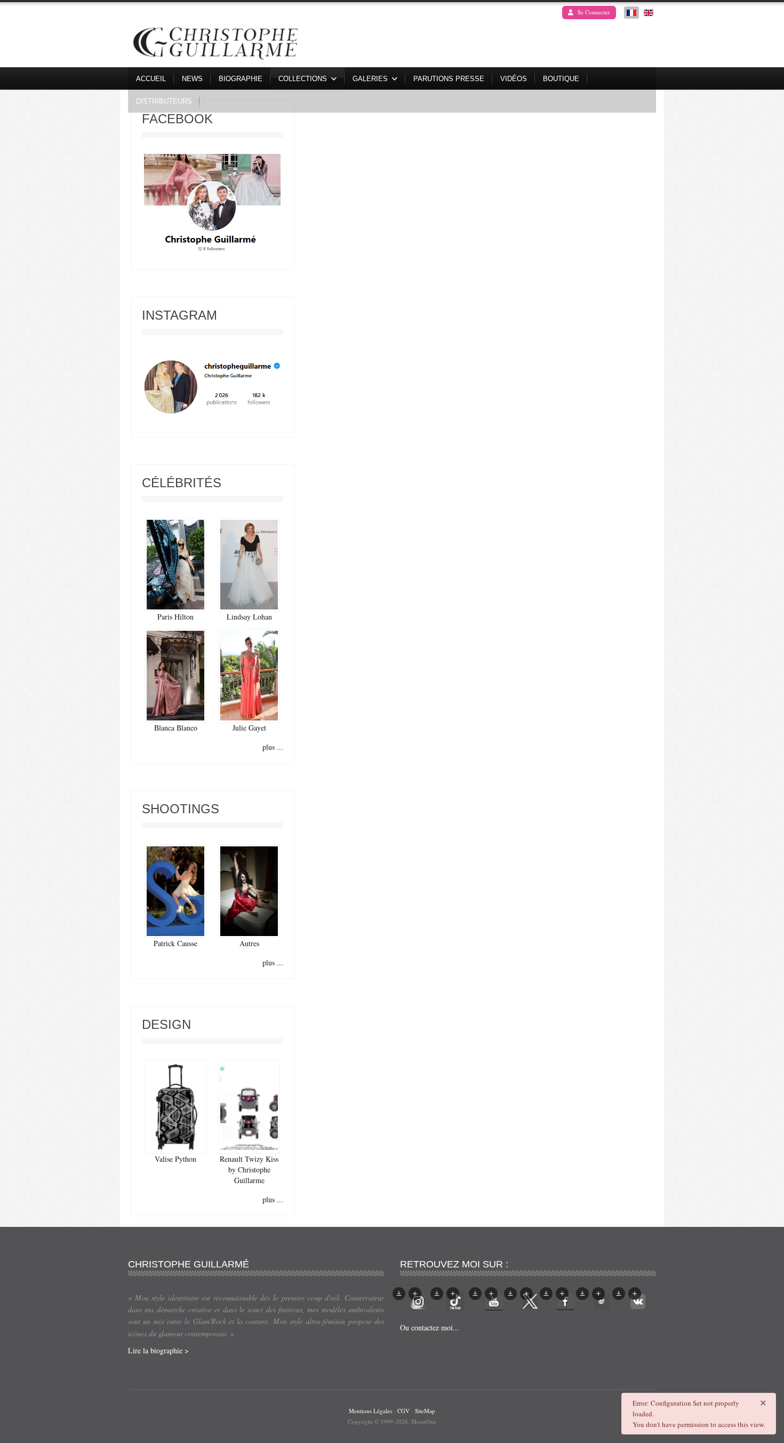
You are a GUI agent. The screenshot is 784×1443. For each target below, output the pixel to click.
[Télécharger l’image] (399, 1293)
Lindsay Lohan (249, 617)
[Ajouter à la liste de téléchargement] (415, 1293)
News (192, 79)
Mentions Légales (370, 1411)
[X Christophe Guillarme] (530, 1300)
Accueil (151, 79)
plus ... (272, 747)
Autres (249, 943)
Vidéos (513, 79)
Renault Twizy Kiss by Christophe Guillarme (249, 1169)
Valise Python (175, 1159)
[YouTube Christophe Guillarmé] (494, 1300)
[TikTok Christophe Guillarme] (455, 1300)
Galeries (370, 79)
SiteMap (425, 1411)
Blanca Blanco (175, 728)
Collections (302, 79)
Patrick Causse (175, 943)
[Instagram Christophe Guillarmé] (212, 387)
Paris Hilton (175, 617)
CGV (403, 1411)
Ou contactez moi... (429, 1327)
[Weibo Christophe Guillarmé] (601, 1300)
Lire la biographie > (158, 1350)
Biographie (240, 79)
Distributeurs (164, 101)
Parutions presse (448, 79)
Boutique (561, 79)
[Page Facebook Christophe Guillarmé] (212, 205)
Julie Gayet (249, 728)
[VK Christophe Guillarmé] (637, 1300)
